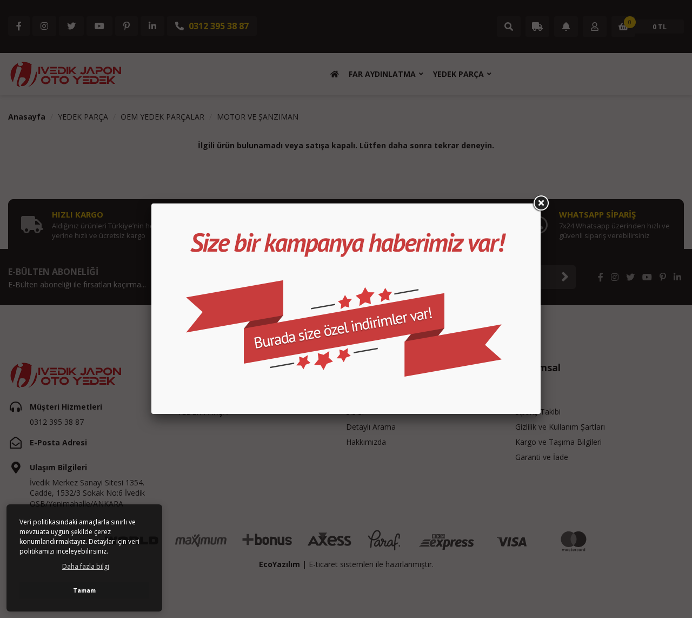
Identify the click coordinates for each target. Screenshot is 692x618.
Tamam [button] (84, 590)
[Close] (540, 203)
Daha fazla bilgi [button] (85, 566)
